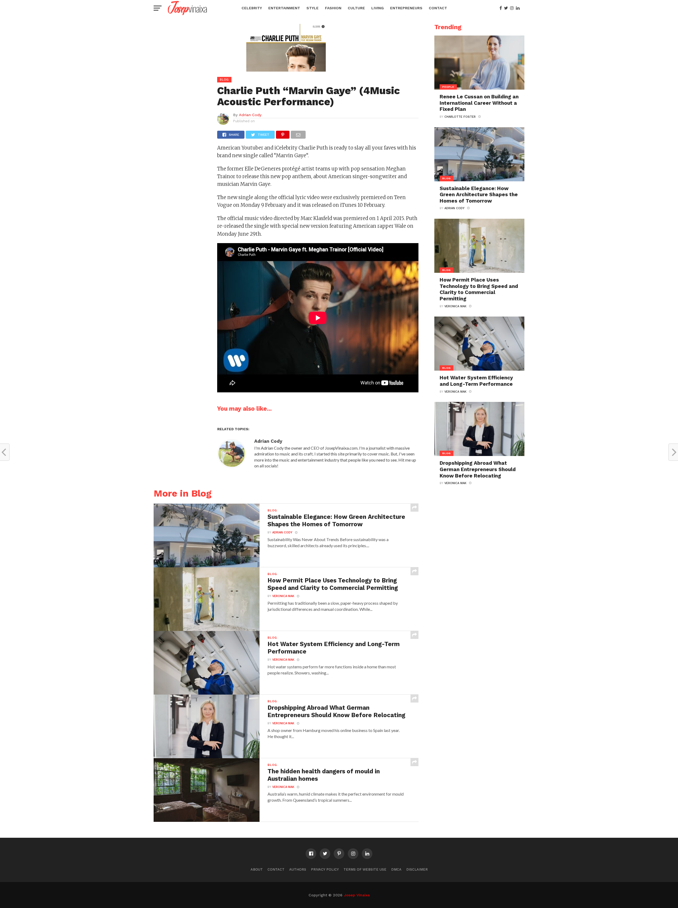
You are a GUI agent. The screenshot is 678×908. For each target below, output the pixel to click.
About (257, 869)
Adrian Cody (250, 115)
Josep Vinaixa (357, 895)
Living (377, 8)
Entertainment (284, 8)
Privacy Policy (325, 869)
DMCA (396, 869)
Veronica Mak (283, 596)
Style (312, 8)
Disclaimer (417, 869)
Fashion (333, 8)
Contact (438, 8)
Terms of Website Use (365, 869)
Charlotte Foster (460, 117)
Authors (297, 869)
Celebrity (252, 8)
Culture (356, 8)
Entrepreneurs (406, 8)
